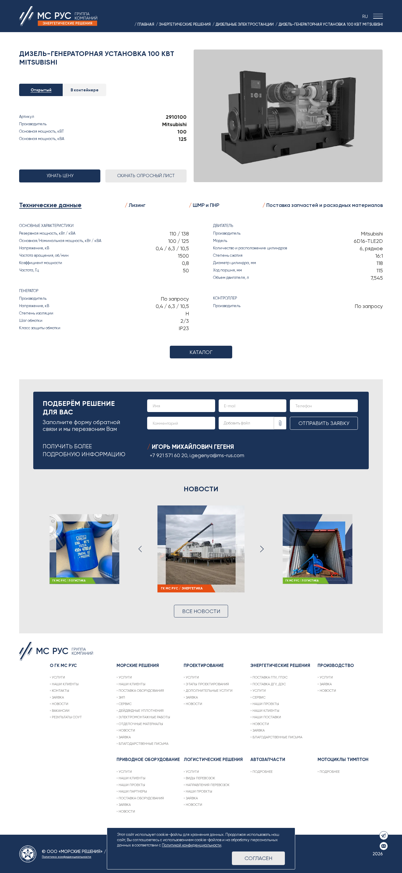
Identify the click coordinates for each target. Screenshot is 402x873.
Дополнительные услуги (209, 690)
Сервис (125, 704)
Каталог (201, 352)
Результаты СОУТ (67, 717)
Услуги (58, 677)
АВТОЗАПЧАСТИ (267, 759)
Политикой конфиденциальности (191, 845)
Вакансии (60, 711)
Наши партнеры (133, 791)
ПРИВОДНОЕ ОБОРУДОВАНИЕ (148, 759)
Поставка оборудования (141, 690)
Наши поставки (267, 717)
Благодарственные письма (143, 744)
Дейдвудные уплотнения (141, 711)
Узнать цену (59, 175)
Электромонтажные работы (144, 717)
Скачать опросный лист (146, 175)
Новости (60, 704)
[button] (140, 549)
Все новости (201, 611)
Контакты (60, 690)
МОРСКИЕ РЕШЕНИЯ (138, 665)
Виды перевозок (200, 778)
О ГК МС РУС (63, 665)
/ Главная (144, 24)
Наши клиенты (65, 684)
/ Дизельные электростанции (243, 24)
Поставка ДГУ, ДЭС (269, 684)
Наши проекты (266, 704)
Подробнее (263, 772)
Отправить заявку (323, 423)
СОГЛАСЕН (258, 858)
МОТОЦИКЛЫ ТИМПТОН (343, 759)
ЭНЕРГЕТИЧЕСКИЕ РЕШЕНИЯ (280, 665)
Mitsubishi (174, 124)
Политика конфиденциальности (66, 857)
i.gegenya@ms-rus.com (217, 455)
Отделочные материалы (141, 724)
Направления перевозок (208, 785)
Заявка (58, 697)
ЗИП (122, 697)
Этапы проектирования (207, 684)
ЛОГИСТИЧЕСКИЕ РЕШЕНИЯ (213, 759)
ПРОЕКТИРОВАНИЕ (204, 665)
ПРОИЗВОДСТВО (336, 665)
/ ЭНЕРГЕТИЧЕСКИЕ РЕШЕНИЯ (183, 24)
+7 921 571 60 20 (168, 455)
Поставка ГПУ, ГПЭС (270, 677)
